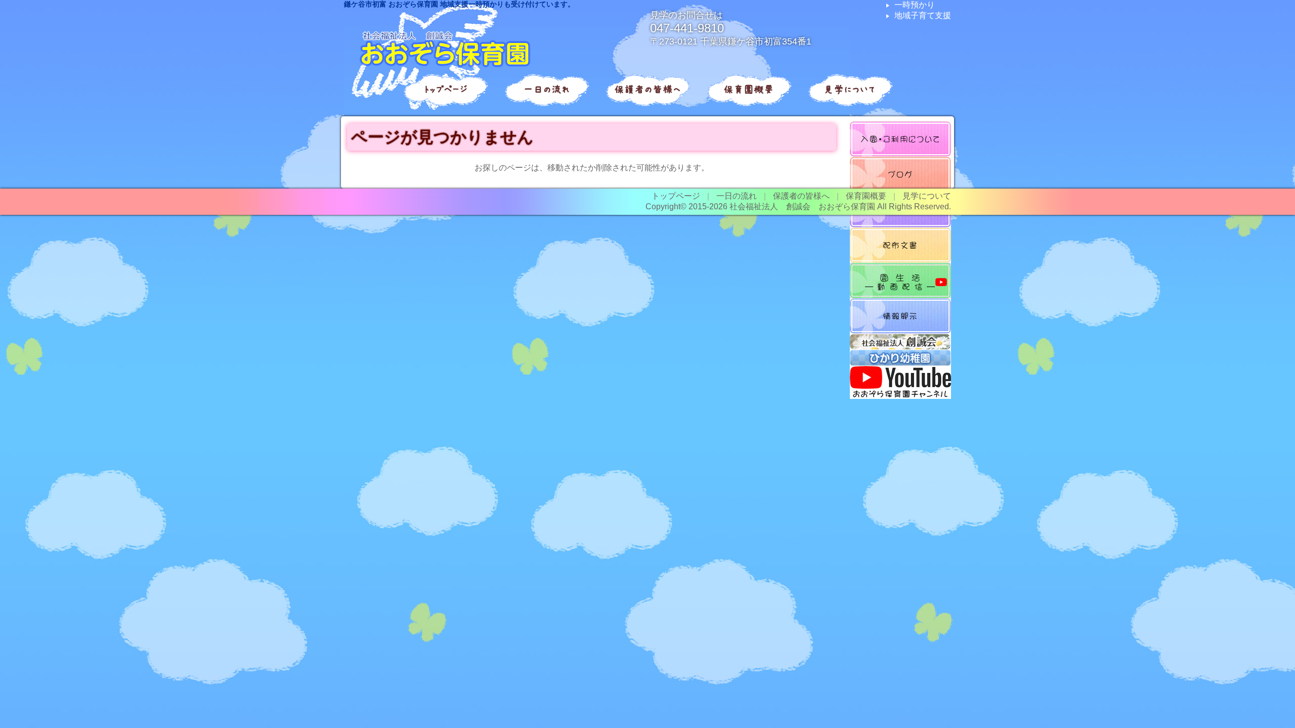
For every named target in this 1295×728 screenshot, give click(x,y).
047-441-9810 (687, 28)
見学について (850, 89)
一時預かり (914, 5)
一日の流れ (546, 89)
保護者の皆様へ (647, 89)
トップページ (445, 89)
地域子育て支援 (922, 15)
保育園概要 (748, 89)
